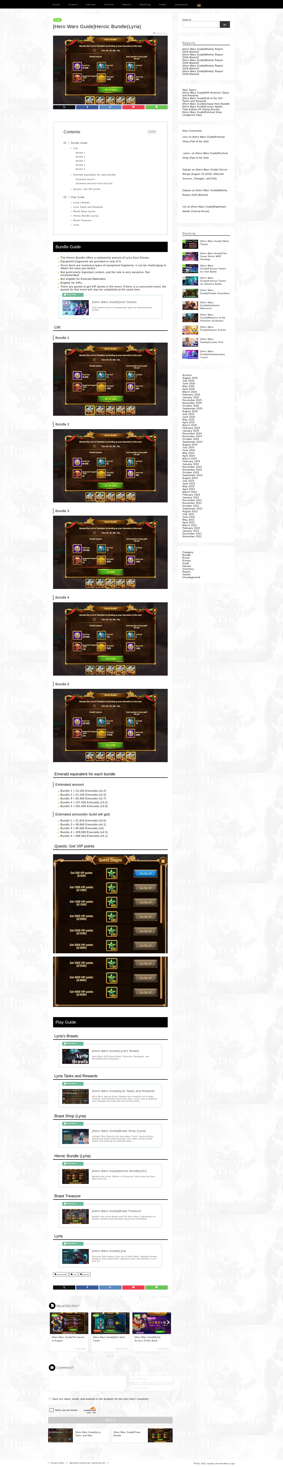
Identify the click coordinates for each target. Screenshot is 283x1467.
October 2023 (190, 472)
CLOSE (152, 132)
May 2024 (188, 453)
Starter (109, 4)
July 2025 (188, 414)
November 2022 (192, 503)
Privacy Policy (57, 1463)
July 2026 (188, 380)
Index (162, 4)
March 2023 (189, 491)
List (75, 148)
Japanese (181, 4)
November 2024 (192, 436)
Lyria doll (85, 1275)
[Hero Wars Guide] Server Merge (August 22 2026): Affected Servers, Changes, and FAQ (204, 174)
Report (127, 4)
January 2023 (190, 497)
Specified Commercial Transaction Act (87, 1463)
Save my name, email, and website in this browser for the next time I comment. (100, 1398)
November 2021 (192, 536)
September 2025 (192, 408)
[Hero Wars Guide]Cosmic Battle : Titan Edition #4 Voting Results (203, 108)
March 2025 (189, 425)
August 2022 (190, 511)
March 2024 (189, 458)
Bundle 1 (80, 153)
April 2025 (188, 422)
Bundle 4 (80, 165)
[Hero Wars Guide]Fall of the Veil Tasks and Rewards (202, 99)
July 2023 (188, 480)
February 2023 (191, 494)
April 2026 (188, 389)
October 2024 (190, 439)
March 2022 (189, 525)
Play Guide (78, 197)
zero (185, 136)
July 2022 (188, 514)
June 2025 (188, 416)
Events (73, 4)
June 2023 (188, 483)
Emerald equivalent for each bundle (94, 175)
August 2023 (190, 478)
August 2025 (190, 411)
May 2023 (188, 486)
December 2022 (192, 500)
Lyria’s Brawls (81, 202)
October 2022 (190, 505)
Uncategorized (191, 577)
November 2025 (192, 403)
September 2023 (192, 475)
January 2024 (190, 464)
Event (185, 557)
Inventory (188, 569)
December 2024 (192, 433)
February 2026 (191, 394)
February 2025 (191, 428)
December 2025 (192, 400)
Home (56, 4)
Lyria (76, 225)
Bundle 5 (80, 169)
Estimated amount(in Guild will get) (94, 183)
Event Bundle (61, 1275)
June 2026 (188, 383)
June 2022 (188, 516)
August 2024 (190, 444)
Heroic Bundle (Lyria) (86, 216)
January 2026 (190, 397)
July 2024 (188, 447)
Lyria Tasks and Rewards (88, 207)
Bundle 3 (80, 161)
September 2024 (192, 441)
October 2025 (190, 405)
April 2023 (188, 489)
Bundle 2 (80, 157)
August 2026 (190, 377)
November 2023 (192, 469)
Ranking (145, 4)
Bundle (57, 20)
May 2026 (188, 386)
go (224, 24)
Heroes (91, 4)
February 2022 (191, 528)
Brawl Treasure (82, 220)
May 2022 (188, 519)
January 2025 (190, 430)
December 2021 (192, 533)
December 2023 (192, 466)
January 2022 (190, 530)
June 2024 (188, 450)
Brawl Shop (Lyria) (84, 211)
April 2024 (188, 455)
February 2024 (191, 461)
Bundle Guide (79, 142)
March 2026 (189, 391)
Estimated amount (85, 179)
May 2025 (188, 419)
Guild (185, 563)
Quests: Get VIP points (87, 189)
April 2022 (188, 522)
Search (186, 19)
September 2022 (192, 508)
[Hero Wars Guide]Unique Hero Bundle (205, 103)
